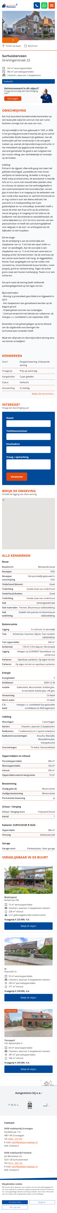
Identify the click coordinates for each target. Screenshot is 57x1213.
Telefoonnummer (16, 430)
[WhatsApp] (44, 5)
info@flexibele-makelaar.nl (24, 1142)
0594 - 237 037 (15, 1138)
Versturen (17, 476)
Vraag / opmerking (17, 457)
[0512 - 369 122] (37, 5)
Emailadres (13, 444)
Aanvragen (12, 98)
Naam (10, 417)
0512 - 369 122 (15, 1163)
